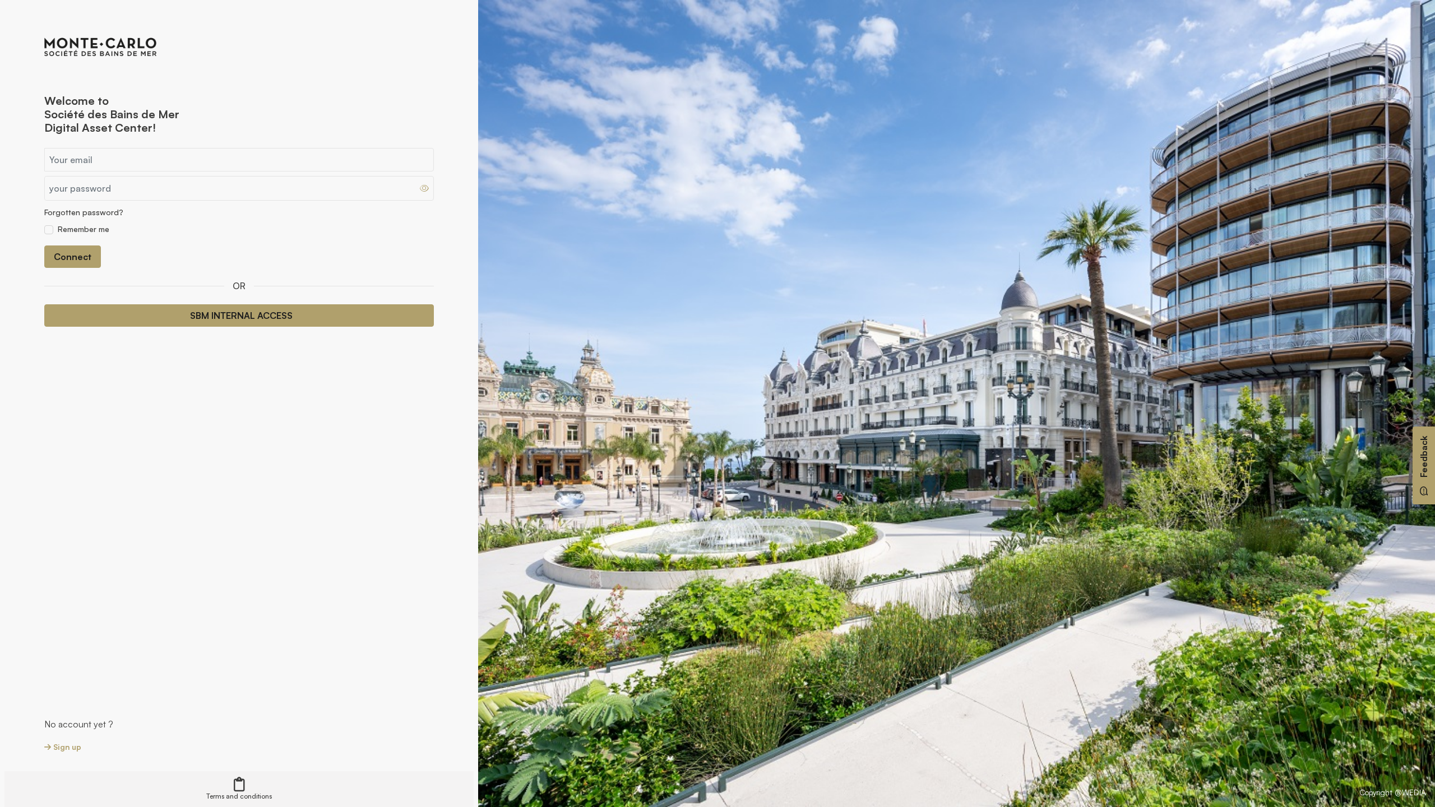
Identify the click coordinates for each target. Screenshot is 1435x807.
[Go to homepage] (100, 46)
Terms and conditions (239, 796)
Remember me (83, 229)
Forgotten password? (83, 212)
